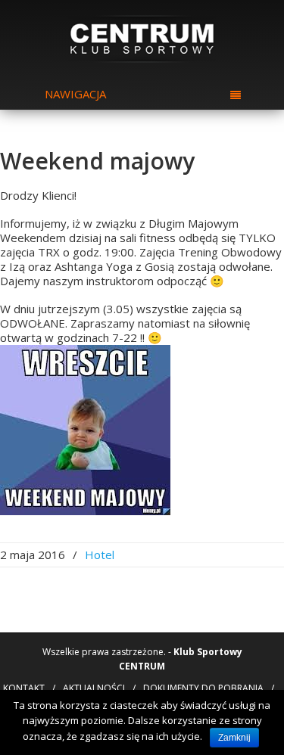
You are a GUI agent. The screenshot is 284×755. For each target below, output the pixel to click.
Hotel (99, 554)
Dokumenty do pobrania (203, 688)
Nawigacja (75, 93)
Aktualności (94, 688)
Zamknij (234, 737)
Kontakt (24, 688)
